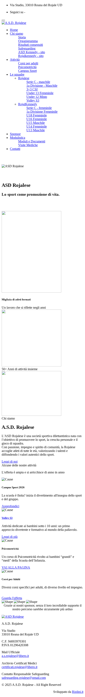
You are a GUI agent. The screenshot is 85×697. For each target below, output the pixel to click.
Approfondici (10, 506)
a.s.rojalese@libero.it (15, 656)
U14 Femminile (36, 126)
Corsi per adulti (28, 63)
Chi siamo (16, 33)
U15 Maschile (35, 122)
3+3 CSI (32, 89)
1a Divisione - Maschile (41, 85)
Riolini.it (77, 691)
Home (14, 30)
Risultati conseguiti (30, 44)
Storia (22, 37)
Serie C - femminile (39, 108)
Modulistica (17, 137)
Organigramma (28, 41)
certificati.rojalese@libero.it (19, 667)
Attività (15, 59)
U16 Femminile (36, 119)
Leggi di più (10, 536)
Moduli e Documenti (31, 141)
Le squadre (17, 74)
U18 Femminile (36, 115)
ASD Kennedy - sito (31, 52)
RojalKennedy (27, 104)
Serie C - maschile (38, 82)
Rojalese (23, 78)
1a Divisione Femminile (42, 111)
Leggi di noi (10, 461)
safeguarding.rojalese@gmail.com (24, 677)
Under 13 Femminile (39, 93)
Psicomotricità (27, 67)
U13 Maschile (35, 130)
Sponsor (15, 134)
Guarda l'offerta (12, 598)
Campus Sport (27, 70)
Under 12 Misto (36, 96)
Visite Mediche (28, 145)
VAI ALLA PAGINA (16, 567)
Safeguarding (26, 48)
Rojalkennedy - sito (31, 56)
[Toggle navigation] (3, 20)
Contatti (15, 149)
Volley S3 (32, 100)
